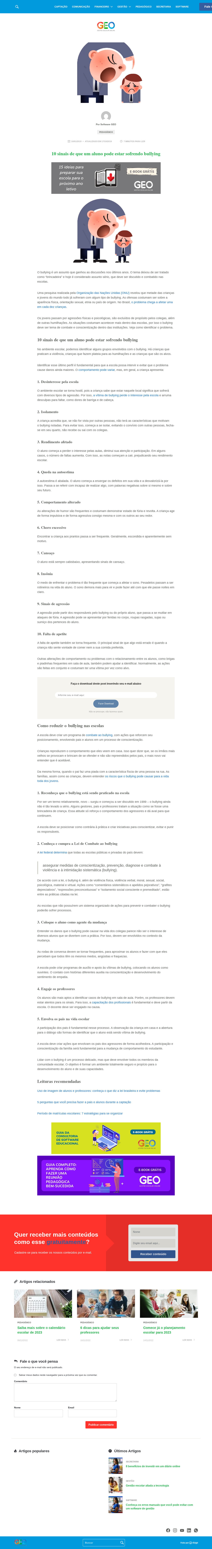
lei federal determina (53, 852)
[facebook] (168, 1530)
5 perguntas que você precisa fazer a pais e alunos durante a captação (84, 1102)
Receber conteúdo (153, 1254)
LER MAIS (62, 1340)
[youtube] (182, 1530)
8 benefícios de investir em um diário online (153, 1466)
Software (182, 6)
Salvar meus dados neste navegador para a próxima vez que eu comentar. (58, 1375)
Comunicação (81, 6)
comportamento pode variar (97, 370)
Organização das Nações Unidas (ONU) (103, 293)
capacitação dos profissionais (111, 1002)
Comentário (20, 1381)
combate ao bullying (99, 735)
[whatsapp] (196, 1530)
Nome (17, 1407)
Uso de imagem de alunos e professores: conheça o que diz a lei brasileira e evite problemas (98, 1091)
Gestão (122, 6)
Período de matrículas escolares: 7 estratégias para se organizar (80, 1113)
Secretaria (163, 6)
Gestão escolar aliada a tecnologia (147, 1485)
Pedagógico (144, 6)
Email (71, 1407)
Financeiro (102, 6)
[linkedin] (189, 1530)
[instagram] (175, 1530)
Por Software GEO (106, 124)
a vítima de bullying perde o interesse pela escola (126, 395)
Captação (60, 6)
